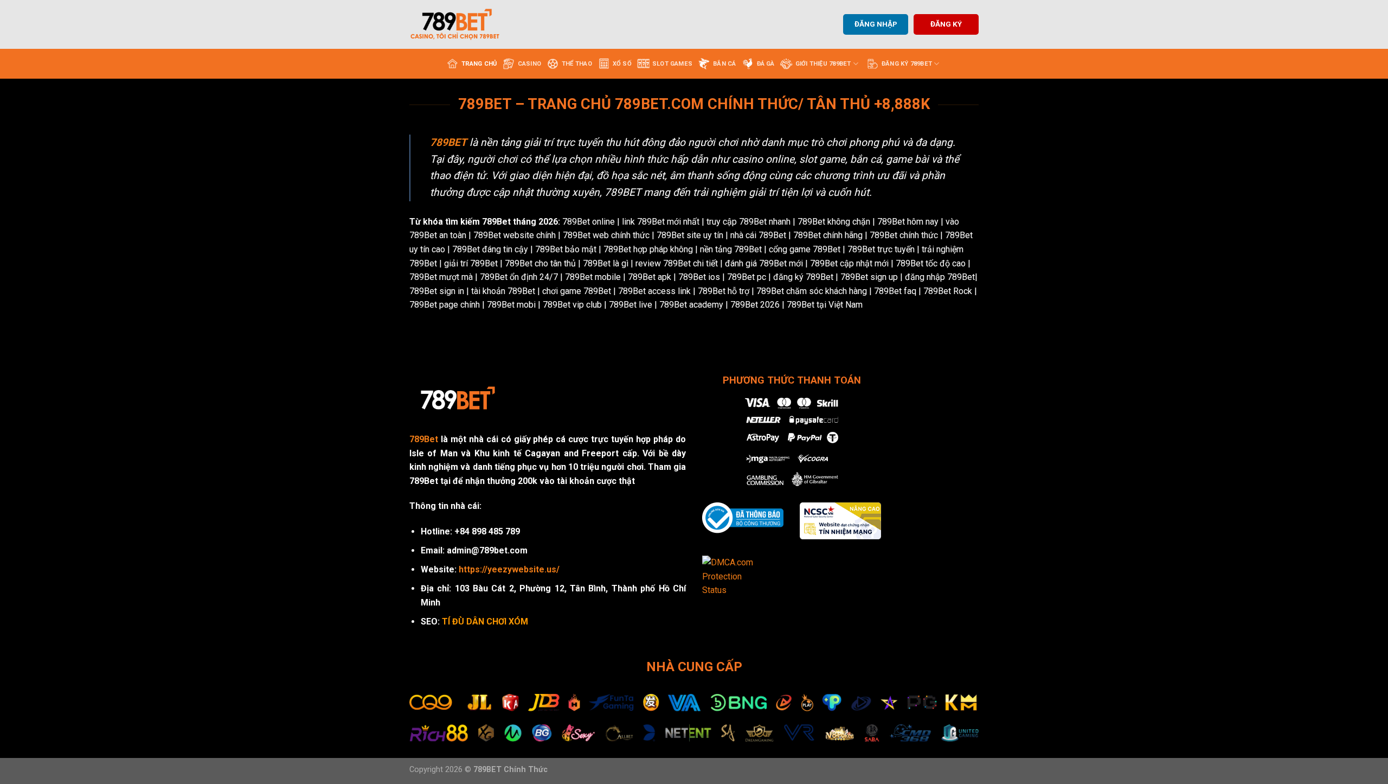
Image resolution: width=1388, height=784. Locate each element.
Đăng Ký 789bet (907, 63)
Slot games (672, 63)
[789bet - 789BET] (463, 24)
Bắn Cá (724, 63)
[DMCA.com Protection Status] (735, 576)
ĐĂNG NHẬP (875, 24)
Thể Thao (577, 63)
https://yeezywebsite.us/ (509, 569)
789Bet (423, 439)
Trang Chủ (479, 63)
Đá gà (766, 63)
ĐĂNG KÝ (946, 24)
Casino (529, 63)
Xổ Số (622, 63)
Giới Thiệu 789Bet (823, 63)
